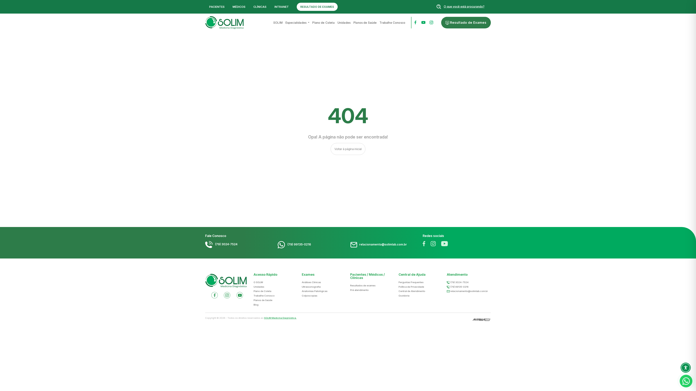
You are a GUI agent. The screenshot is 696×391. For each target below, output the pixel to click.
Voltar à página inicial (348, 149)
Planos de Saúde (365, 22)
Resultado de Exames (467, 22)
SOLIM (278, 22)
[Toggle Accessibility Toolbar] (685, 367)
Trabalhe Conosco (392, 22)
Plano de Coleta (323, 22)
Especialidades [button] (296, 22)
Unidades (344, 22)
